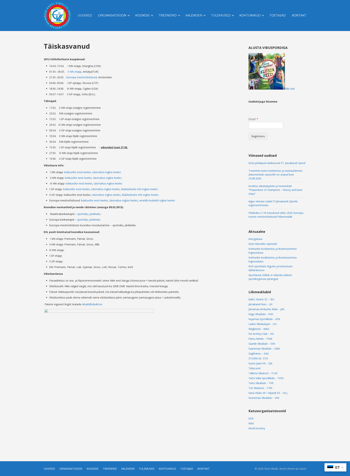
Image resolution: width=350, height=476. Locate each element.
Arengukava (255, 239)
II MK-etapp (74, 71)
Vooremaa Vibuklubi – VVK (263, 398)
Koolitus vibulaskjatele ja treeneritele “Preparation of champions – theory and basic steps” (275, 189)
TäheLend (254, 368)
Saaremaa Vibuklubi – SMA (264, 348)
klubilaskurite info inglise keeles (139, 189)
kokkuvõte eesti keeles (77, 172)
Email (253, 119)
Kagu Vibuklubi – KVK (260, 314)
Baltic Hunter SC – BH (261, 299)
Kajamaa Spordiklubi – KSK (264, 319)
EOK (251, 418)
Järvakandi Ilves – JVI (260, 304)
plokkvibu (95, 214)
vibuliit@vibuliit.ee (92, 304)
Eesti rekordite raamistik (262, 244)
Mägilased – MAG (258, 329)
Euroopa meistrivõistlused (81, 77)
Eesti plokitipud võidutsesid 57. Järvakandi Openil (276, 163)
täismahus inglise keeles (106, 172)
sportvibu (82, 214)
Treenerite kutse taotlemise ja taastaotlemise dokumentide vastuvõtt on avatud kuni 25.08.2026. (275, 174)
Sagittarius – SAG (258, 353)
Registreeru (258, 136)
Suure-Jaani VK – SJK (260, 363)
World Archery (256, 428)
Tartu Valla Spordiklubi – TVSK (266, 378)
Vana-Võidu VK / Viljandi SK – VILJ (267, 393)
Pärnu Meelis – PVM (260, 338)
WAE (251, 423)
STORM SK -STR (258, 358)
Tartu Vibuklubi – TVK (260, 383)
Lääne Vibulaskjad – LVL (262, 324)
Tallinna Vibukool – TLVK (262, 373)
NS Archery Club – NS (261, 334)
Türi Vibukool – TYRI (260, 388)
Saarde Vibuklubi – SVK (261, 343)
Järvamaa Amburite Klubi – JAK (266, 309)
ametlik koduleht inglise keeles (157, 200)
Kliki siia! (290, 88)
